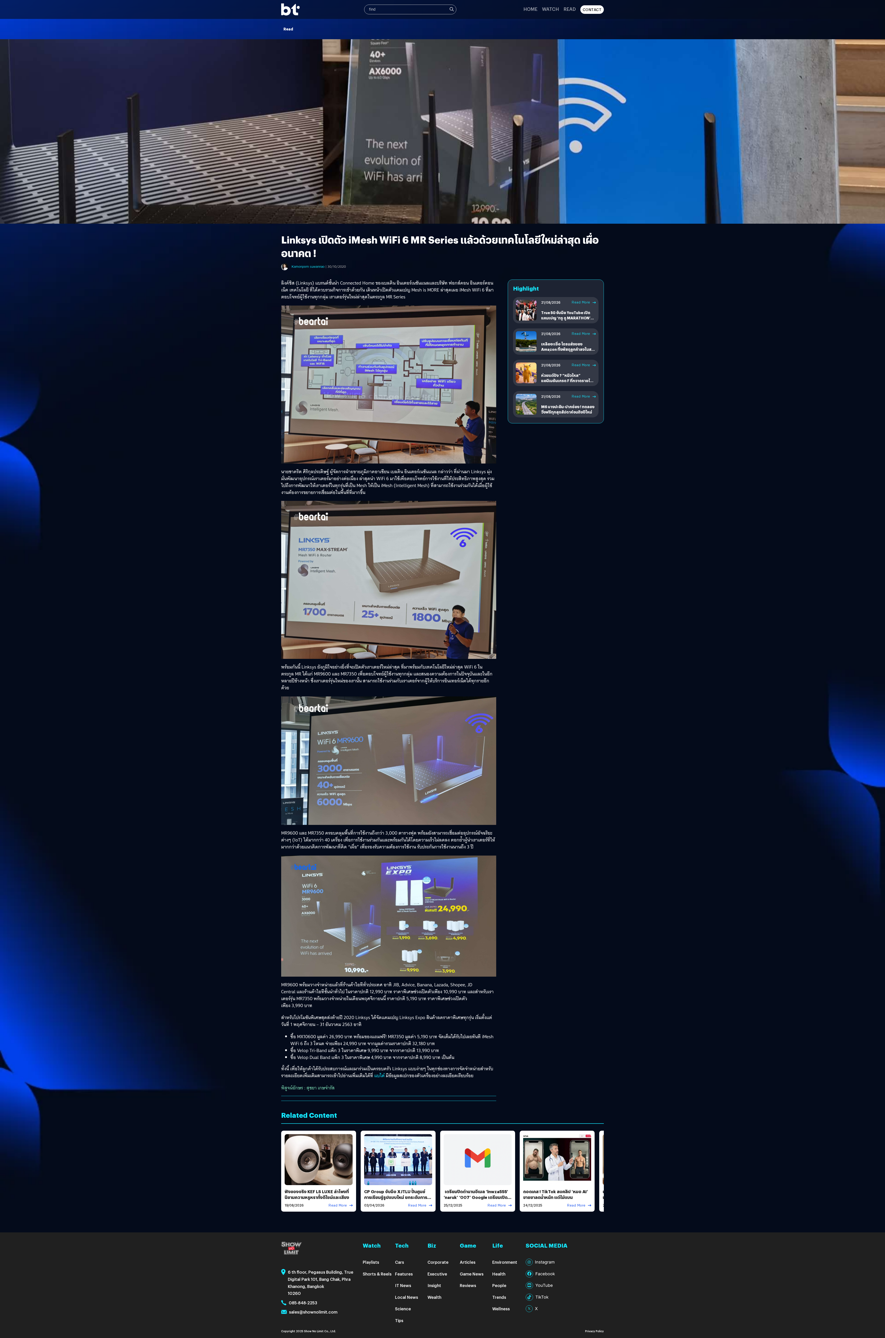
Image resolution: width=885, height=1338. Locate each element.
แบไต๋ (379, 1075)
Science (403, 1308)
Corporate (438, 1262)
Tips (399, 1320)
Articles (467, 1262)
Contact (592, 9)
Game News (472, 1274)
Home (530, 9)
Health (498, 1274)
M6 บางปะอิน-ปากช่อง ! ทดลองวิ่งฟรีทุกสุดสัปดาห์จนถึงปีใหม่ (567, 409)
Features (404, 1274)
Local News (406, 1297)
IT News (403, 1285)
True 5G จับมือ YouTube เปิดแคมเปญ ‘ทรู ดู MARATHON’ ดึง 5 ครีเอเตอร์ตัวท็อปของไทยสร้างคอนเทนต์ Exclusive (567, 320)
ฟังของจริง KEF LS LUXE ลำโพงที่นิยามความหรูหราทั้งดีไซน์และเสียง (317, 1194)
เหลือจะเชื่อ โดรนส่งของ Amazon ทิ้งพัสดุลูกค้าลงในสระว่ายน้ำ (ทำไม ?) (568, 349)
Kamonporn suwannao (308, 267)
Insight (434, 1285)
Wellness (501, 1308)
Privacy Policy (594, 1331)
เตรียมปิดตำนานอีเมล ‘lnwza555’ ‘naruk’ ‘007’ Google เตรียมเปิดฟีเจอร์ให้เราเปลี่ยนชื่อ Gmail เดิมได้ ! (477, 1200)
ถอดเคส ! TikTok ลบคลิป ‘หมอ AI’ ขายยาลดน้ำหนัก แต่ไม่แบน (555, 1194)
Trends (499, 1297)
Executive (437, 1274)
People (499, 1285)
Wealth (434, 1297)
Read (569, 9)
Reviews (468, 1285)
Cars (399, 1262)
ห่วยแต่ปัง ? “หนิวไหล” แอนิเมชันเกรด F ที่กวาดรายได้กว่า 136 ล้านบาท (567, 380)
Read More (581, 302)
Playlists (371, 1262)
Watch (550, 9)
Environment (504, 1262)
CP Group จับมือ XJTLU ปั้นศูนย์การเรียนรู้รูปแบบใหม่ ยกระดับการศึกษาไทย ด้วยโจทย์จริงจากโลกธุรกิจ (395, 1200)
